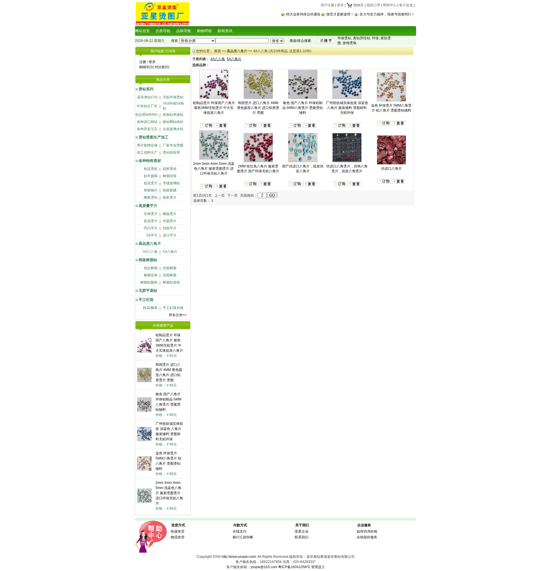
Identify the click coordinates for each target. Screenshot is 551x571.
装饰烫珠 (349, 43)
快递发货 (178, 531)
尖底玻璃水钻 (173, 129)
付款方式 (240, 525)
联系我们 (302, 537)
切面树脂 (169, 275)
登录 (340, 5)
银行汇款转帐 (243, 537)
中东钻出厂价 (147, 106)
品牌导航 (183, 31)
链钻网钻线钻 (173, 122)
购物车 (358, 5)
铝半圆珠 (151, 176)
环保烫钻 (344, 38)
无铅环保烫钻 (173, 97)
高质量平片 (148, 206)
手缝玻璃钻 (171, 183)
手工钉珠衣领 (173, 308)
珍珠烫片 (151, 214)
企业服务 (364, 525)
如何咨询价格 (367, 531)
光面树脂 (169, 268)
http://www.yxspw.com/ (239, 557)
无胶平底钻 (148, 290)
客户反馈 (406, 5)
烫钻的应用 (171, 152)
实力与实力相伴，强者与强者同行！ (387, 14)
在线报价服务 (367, 537)
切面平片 (169, 228)
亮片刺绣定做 (147, 145)
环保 (375, 38)
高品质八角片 (150, 243)
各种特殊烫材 (150, 161)
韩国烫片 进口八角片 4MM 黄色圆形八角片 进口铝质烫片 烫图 (258, 108)
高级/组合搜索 (300, 41)
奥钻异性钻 (361, 38)
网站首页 (142, 31)
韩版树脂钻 (148, 260)
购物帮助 (204, 31)
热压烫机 (151, 169)
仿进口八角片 (391, 169)
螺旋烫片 (169, 214)
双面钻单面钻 (173, 115)
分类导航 (163, 31)
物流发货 (178, 537)
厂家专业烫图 (173, 145)
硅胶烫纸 (169, 169)
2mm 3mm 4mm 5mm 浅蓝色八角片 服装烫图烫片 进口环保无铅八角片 (169, 493)
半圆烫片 (169, 221)
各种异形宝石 (147, 129)
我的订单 (373, 5)
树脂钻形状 (171, 282)
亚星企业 (302, 531)
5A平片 (152, 235)
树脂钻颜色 (149, 282)
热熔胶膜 (169, 190)
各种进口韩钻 (147, 122)
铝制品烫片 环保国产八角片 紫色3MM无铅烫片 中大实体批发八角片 (214, 108)
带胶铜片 (151, 190)
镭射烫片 (169, 197)
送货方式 (178, 525)
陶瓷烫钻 (151, 197)
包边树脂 (151, 268)
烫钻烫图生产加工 (153, 137)
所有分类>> (178, 315)
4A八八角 (150, 252)
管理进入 (318, 567)
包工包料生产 (147, 152)
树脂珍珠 (169, 176)
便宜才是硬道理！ (340, 14)
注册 (142, 62)
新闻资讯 (225, 31)
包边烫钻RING (146, 115)
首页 (217, 51)
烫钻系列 (146, 89)
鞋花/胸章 (150, 308)
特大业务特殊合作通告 (303, 14)
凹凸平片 (151, 228)
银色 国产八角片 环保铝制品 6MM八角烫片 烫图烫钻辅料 (302, 108)
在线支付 (240, 531)
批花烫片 (151, 183)
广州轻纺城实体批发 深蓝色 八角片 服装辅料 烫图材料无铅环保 (347, 108)
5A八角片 (170, 252)
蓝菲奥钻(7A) (147, 97)
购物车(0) (146, 67)
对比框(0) (162, 67)
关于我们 (302, 525)
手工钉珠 (146, 300)
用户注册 (327, 5)
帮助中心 (390, 5)
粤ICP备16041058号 (294, 567)
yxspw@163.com (264, 567)
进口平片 (169, 235)
